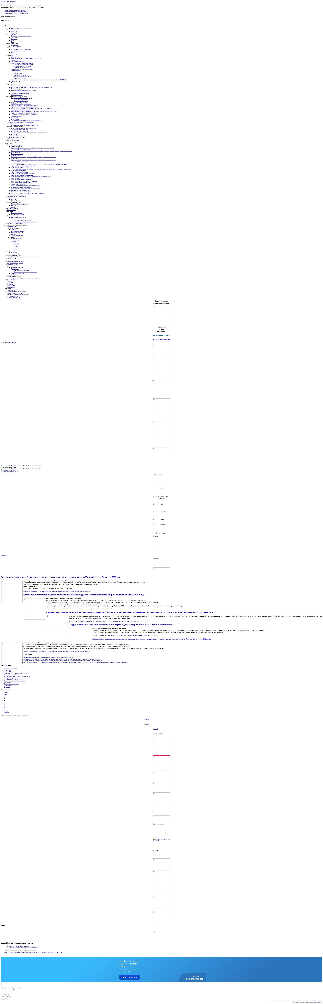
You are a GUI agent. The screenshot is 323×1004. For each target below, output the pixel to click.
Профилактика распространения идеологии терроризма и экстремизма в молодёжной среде (40, 164)
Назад (5, 694)
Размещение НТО (16, 81)
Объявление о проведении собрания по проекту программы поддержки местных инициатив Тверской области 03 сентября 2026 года (84, 595)
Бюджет (13, 60)
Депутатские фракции (17, 232)
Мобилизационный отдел (18, 184)
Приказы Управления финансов (23, 149)
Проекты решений (16, 238)
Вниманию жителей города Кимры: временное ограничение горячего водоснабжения (48, 657)
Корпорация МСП (16, 70)
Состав (9, 281)
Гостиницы (14, 39)
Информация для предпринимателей (14, 678)
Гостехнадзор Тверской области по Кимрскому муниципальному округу (31, 108)
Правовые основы (12, 264)
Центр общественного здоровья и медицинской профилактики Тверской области (34, 111)
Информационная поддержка (22, 66)
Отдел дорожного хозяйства (19, 170)
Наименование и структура (15, 261)
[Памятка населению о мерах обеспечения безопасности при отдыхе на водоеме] (9, 471)
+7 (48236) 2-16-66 (161, 339)
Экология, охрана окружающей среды (22, 69)
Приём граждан (11, 258)
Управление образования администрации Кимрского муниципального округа (33, 157)
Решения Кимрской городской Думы (18, 294)
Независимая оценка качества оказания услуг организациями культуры (31, 87)
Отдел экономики (16, 155)
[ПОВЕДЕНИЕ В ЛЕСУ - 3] (8, 470)
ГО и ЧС (9, 123)
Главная (6, 23)
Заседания (14, 252)
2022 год (16, 249)
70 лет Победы (8, 670)
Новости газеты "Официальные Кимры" (15, 673)
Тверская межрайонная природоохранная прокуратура (26, 120)
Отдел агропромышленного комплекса (22, 179)
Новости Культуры (16, 89)
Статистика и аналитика (21, 67)
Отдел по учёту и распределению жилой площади (25, 185)
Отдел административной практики (21, 191)
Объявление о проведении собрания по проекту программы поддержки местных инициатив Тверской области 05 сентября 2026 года (61, 659)
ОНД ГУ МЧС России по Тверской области (23, 113)
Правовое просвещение (21, 101)
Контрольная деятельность (21, 270)
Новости (13, 199)
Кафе (12, 42)
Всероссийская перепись (18, 201)
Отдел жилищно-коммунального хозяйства (23, 166)
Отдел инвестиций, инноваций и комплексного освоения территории (31, 176)
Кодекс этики (11, 285)
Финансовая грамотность (14, 142)
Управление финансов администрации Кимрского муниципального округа (32, 148)
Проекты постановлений (14, 293)
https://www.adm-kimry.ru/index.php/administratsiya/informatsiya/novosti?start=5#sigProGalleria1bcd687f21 (33, 952)
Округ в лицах (15, 31)
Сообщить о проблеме (129, 977)
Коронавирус (8, 682)
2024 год (16, 246)
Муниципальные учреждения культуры (22, 86)
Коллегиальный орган (20, 78)
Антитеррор (14, 134)
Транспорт (14, 37)
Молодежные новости (10, 668)
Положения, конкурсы (20, 161)
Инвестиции (14, 82)
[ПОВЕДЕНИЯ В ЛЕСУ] (22, 465)
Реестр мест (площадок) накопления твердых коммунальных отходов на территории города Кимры (42, 169)
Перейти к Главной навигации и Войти (15, 11)
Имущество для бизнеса (21, 75)
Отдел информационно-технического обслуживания (26, 188)
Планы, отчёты (18, 163)
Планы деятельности (17, 267)
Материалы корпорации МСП (22, 76)
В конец (6, 712)
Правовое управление (17, 154)
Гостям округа (11, 34)
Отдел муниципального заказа (19, 172)
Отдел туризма (15, 178)
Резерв (13, 207)
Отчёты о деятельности (17, 273)
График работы (11, 210)
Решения (13, 241)
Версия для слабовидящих (8, 1)
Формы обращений (12, 296)
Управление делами (16, 146)
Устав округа (11, 290)
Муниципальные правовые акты (16, 291)
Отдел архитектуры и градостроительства (23, 173)
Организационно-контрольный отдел (21, 187)
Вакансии (13, 205)
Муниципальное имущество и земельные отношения (26, 58)
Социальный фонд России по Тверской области (24, 105)
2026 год (16, 243)
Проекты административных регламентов (26, 222)
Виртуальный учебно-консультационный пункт (24, 125)
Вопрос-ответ (18, 73)
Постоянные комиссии (17, 231)
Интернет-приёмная (16, 213)
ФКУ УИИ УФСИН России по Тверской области (25, 114)
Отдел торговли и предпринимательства (22, 175)
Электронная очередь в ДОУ (19, 217)
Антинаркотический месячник (19, 131)
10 (4, 709)
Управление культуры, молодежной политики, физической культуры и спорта (33, 160)
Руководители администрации (16, 194)
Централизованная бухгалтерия (20, 190)
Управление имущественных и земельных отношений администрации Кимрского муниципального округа (41, 151)
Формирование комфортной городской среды (20, 122)
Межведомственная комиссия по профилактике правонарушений (29, 132)
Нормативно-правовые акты (19, 137)
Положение (10, 284)
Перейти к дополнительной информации (16, 13)
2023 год (16, 240)
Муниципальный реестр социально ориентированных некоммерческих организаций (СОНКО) (38, 79)
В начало (6, 692)
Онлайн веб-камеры (13, 140)
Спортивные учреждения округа (20, 93)
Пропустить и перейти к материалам (14, 10)
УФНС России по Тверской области (21, 104)
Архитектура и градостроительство (21, 49)
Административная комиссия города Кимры (23, 128)
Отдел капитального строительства (21, 182)
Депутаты (13, 234)
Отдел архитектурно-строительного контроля (24, 181)
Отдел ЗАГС (14, 158)
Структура (14, 229)
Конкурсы (17, 51)
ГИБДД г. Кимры (16, 116)
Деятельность (15, 269)
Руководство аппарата (17, 235)
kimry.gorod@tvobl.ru (5, 998)
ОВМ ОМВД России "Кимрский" (20, 110)
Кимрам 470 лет (8, 671)
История (9, 26)
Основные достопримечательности (21, 36)
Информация (11, 287)
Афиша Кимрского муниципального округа (23, 90)
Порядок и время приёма (18, 214)
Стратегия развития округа (18, 61)
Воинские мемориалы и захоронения (21, 28)
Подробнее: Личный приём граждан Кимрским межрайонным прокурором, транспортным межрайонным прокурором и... (104, 621)
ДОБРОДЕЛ (313, 721)
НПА (15, 72)
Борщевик (7, 687)
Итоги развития (15, 57)
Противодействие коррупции (19, 204)
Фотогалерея (14, 33)
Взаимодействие (12, 275)
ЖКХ (12, 52)
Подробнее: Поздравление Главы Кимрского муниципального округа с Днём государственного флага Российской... (125, 635)
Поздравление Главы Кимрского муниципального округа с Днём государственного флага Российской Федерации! (121, 625)
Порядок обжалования (13, 297)
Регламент (10, 282)
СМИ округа (11, 138)
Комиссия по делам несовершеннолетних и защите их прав (28, 193)
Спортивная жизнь (16, 95)
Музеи (12, 40)
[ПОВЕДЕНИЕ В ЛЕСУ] (22, 468)
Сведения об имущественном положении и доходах (26, 257)
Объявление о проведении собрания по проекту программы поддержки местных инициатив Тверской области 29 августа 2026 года (151, 639)
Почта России (15, 119)
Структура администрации (15, 145)
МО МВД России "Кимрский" (19, 102)
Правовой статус (12, 226)
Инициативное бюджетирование (16, 135)
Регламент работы (16, 254)
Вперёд (6, 710)
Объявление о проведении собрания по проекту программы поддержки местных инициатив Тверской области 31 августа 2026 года (60, 577)
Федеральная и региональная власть (14, 681)
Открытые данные (12, 208)
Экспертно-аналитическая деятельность (25, 272)
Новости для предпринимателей (23, 64)
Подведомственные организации (16, 196)
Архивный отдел (16, 152)
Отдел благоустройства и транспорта (21, 167)
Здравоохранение (16, 46)
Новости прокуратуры (20, 99)
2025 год (16, 244)
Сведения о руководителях (15, 263)
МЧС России (14, 117)
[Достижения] (8, 342)
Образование (14, 45)
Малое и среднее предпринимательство (22, 63)
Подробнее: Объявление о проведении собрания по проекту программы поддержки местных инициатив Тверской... (56, 591)
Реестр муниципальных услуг (22, 220)
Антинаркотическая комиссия (19, 129)
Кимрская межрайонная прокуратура (21, 98)
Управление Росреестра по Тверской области (24, 107)
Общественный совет (10, 279)
